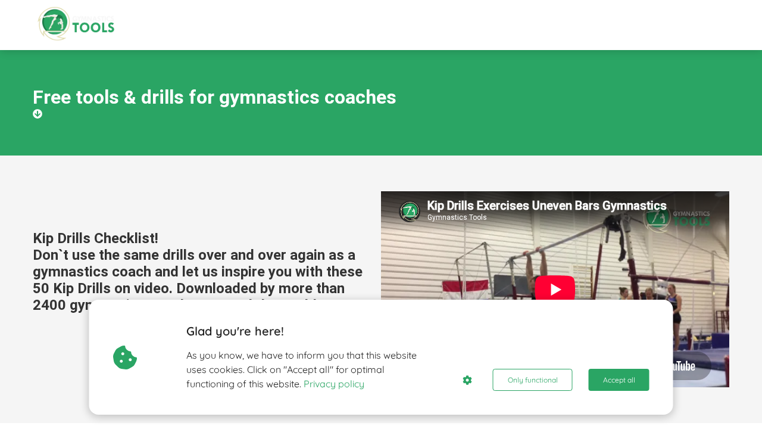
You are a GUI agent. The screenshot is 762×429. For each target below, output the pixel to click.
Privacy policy (334, 384)
